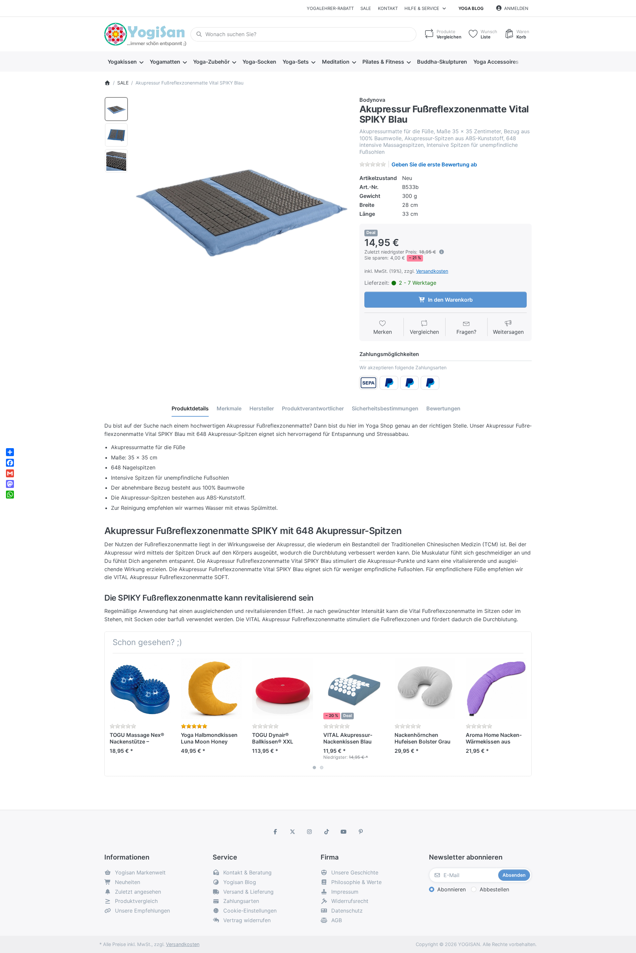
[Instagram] (309, 831)
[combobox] (303, 34)
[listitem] (241, 204)
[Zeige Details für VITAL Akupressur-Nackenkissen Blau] (353, 688)
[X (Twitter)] (292, 831)
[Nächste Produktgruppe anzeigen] (523, 715)
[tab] (190, 408)
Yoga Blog (471, 8)
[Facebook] (275, 831)
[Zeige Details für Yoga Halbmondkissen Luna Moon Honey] (211, 688)
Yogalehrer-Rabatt (330, 8)
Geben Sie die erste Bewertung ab (434, 164)
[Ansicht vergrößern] (241, 204)
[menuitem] (125, 61)
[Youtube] (344, 831)
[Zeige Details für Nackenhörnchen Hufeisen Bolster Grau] (425, 688)
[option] (116, 109)
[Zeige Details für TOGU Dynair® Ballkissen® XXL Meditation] (282, 688)
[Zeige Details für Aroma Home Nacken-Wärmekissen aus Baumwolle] (496, 688)
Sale (365, 8)
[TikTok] (326, 831)
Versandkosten (432, 271)
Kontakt (388, 8)
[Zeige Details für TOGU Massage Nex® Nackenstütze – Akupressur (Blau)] (140, 688)
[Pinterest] (360, 831)
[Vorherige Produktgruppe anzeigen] (112, 715)
